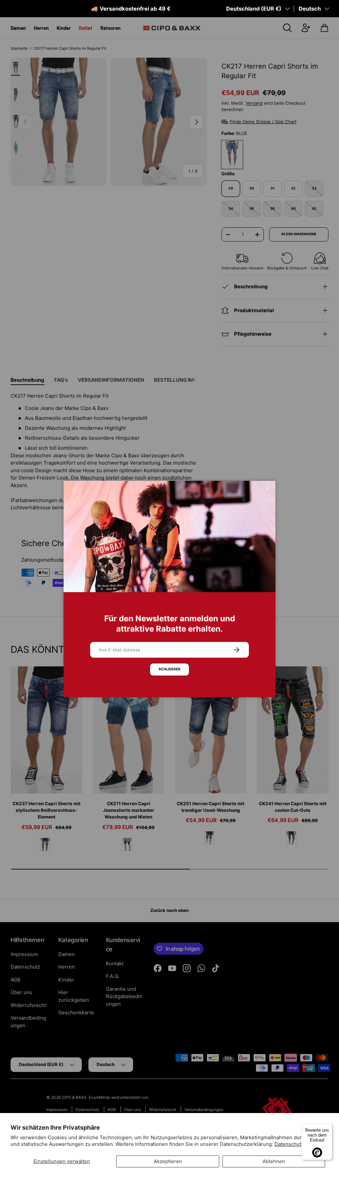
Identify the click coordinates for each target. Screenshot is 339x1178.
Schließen (169, 669)
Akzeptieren (168, 1161)
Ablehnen (274, 1161)
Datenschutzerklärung (300, 1144)
